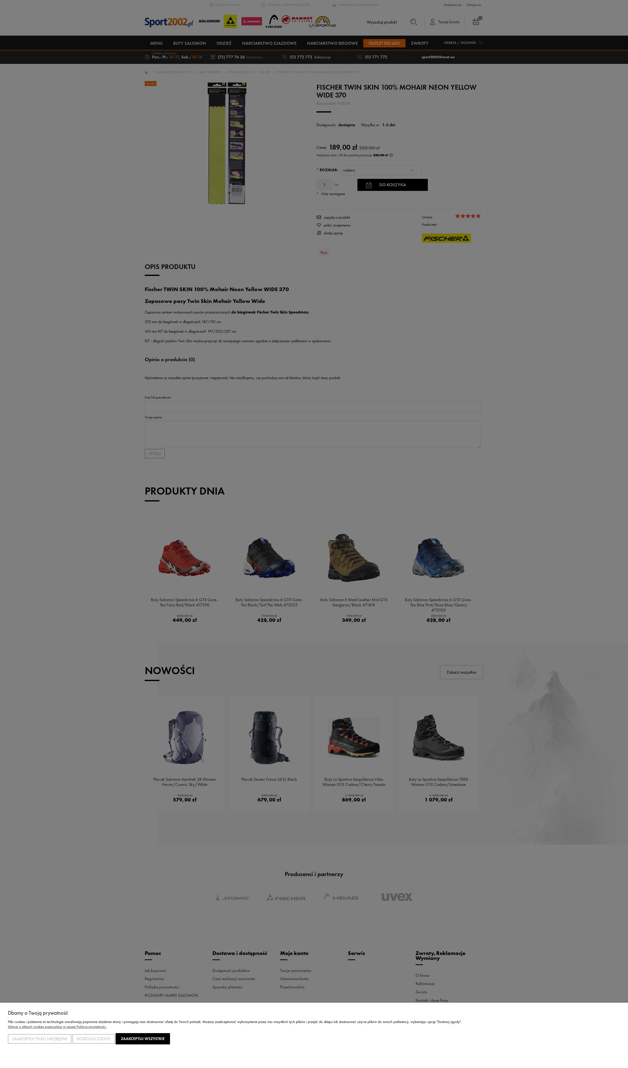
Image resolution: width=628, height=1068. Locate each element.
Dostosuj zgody (93, 1038)
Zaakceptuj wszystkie (143, 1038)
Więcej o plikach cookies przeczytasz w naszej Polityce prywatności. (57, 1026)
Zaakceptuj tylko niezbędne (39, 1038)
